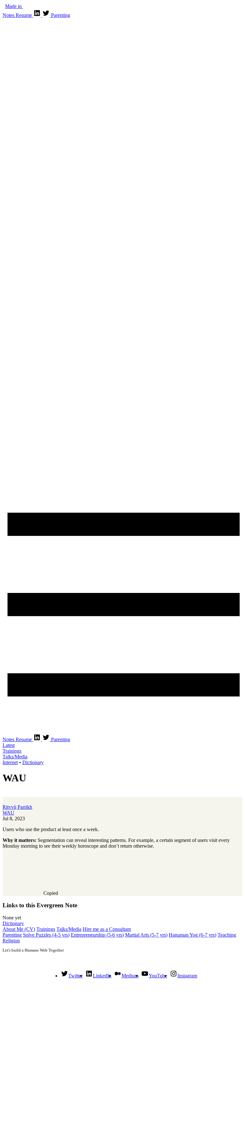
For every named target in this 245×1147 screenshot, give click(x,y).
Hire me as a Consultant (107, 929)
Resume (24, 15)
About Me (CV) (19, 929)
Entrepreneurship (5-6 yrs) (97, 935)
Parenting (60, 15)
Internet (10, 762)
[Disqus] (122, 1063)
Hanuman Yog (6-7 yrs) (192, 935)
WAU (8, 812)
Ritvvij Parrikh (17, 807)
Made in (14, 6)
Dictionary (33, 762)
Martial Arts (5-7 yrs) (146, 935)
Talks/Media (15, 756)
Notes (9, 15)
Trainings (12, 751)
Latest (9, 745)
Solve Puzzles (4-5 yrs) (46, 935)
